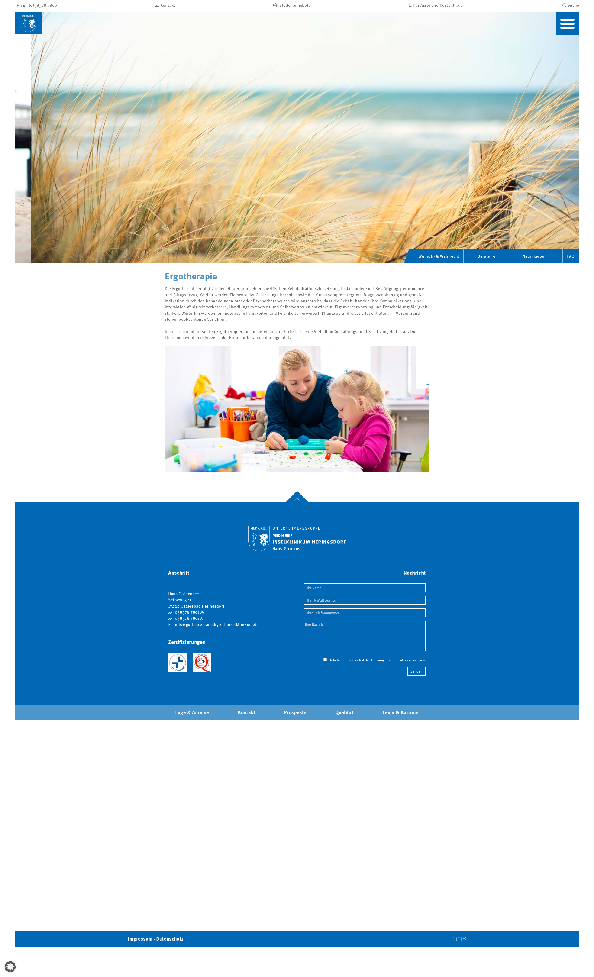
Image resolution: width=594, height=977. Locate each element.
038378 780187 (189, 618)
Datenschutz (170, 939)
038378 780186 (189, 612)
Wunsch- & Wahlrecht (438, 256)
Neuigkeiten (534, 256)
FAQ (571, 256)
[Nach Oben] (297, 502)
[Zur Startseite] (297, 534)
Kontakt (246, 712)
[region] (297, 137)
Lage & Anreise (192, 712)
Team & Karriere (400, 712)
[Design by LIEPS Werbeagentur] (459, 939)
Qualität (344, 712)
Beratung (486, 256)
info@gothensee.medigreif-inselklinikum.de (217, 624)
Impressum (140, 939)
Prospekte (295, 712)
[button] (567, 23)
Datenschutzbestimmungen (367, 660)
